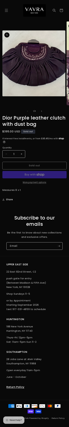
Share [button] (9, 199)
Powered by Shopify (39, 418)
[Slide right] (41, 111)
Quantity (7, 147)
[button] (6, 10)
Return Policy (15, 387)
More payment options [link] (34, 182)
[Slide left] (27, 111)
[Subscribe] (58, 246)
